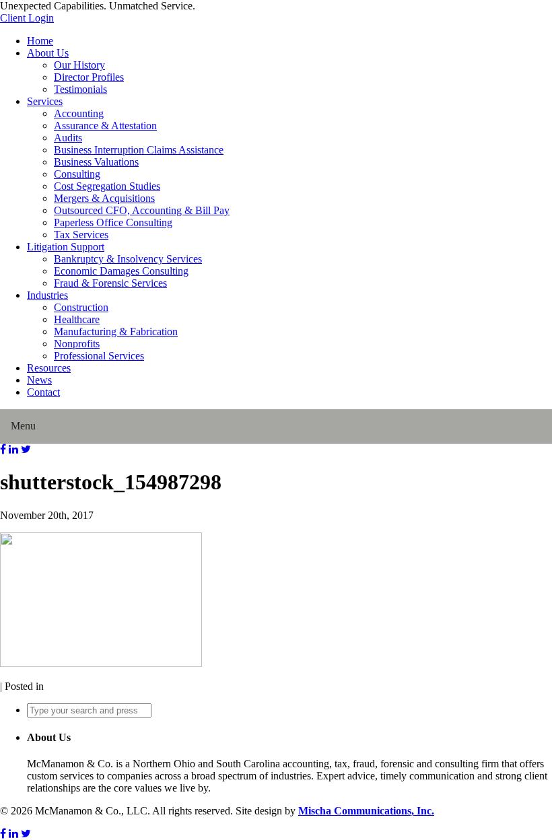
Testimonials (80, 89)
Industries (47, 295)
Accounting (79, 113)
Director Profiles (89, 77)
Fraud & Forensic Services (110, 283)
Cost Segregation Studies (107, 186)
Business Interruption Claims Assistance (138, 149)
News (39, 380)
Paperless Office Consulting (113, 222)
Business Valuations (96, 162)
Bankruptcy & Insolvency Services (128, 259)
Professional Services (99, 355)
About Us (48, 53)
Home (40, 40)
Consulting (77, 174)
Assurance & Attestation (105, 125)
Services (45, 101)
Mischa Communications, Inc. (366, 810)
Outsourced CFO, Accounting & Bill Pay (142, 210)
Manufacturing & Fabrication (116, 331)
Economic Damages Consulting (121, 271)
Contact (43, 392)
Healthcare (77, 319)
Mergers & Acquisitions (104, 198)
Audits (68, 137)
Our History (79, 65)
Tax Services (81, 234)
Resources (49, 368)
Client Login (27, 18)
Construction (81, 307)
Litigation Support (65, 246)
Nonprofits (77, 343)
